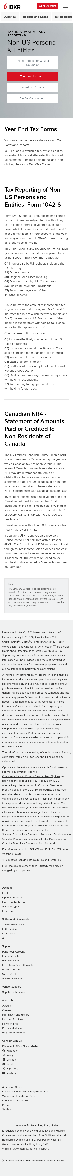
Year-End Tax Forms (32, 76)
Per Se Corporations (33, 98)
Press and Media (12, 1028)
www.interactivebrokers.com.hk (31, 1148)
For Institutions (10, 960)
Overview (10, 17)
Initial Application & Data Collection (33, 63)
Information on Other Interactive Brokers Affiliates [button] (34, 1160)
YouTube (11, 1073)
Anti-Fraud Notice (12, 1087)
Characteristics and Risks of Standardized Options (31, 776)
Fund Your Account (13, 951)
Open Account (47, 5)
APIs (4, 938)
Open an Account (12, 897)
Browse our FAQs (12, 969)
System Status (10, 974)
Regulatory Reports (13, 1032)
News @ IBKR (10, 1023)
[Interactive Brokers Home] (12, 6)
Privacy (6, 1105)
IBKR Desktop (10, 929)
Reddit (10, 1064)
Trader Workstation (13, 924)
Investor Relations (12, 1019)
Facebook (12, 1050)
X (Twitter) (12, 1068)
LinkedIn (11, 1059)
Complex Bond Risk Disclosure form (23, 843)
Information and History (15, 1014)
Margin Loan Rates (13, 816)
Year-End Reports (33, 87)
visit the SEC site (12, 854)
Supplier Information (13, 992)
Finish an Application (14, 902)
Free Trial (7, 911)
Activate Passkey (12, 978)
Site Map (7, 1109)
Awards (6, 1005)
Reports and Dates (35, 17)
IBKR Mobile (9, 933)
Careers (6, 1010)
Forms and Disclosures (15, 1100)
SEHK (48, 1135)
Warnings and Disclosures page (20, 798)
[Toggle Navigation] (64, 6)
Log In (5, 893)
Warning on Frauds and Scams (19, 1096)
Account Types (10, 906)
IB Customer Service (47, 785)
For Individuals (10, 956)
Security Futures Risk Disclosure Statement (27, 834)
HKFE (65, 1135)
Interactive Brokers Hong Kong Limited (36, 1125)
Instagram (12, 1055)
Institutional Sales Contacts (17, 965)
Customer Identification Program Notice (25, 1091)
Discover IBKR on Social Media (20, 1046)
